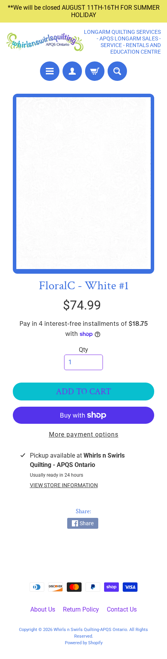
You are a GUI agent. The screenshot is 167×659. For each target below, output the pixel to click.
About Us (42, 609)
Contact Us (122, 609)
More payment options (83, 434)
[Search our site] (117, 71)
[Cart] (94, 71)
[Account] (72, 71)
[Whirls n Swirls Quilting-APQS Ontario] (45, 42)
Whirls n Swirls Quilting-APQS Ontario (90, 629)
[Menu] (49, 71)
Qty (83, 349)
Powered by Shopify (84, 642)
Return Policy (81, 609)
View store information (64, 485)
